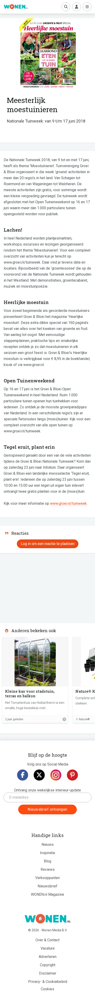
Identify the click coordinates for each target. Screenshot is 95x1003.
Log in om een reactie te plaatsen (47, 543)
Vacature (48, 948)
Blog (47, 861)
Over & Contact (47, 940)
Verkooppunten (47, 878)
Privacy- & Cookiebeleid (47, 981)
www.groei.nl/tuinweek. (68, 503)
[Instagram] (55, 775)
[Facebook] (22, 775)
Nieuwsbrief (47, 886)
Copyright (47, 965)
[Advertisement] (34, 586)
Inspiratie (47, 853)
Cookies (47, 989)
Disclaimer (47, 973)
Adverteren (47, 956)
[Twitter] (39, 775)
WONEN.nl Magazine (47, 894)
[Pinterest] (72, 775)
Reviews (48, 869)
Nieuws (48, 844)
